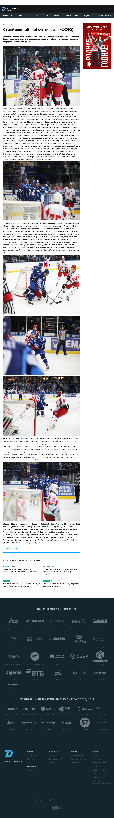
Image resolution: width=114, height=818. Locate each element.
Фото (36, 16)
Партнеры (97, 759)
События (46, 16)
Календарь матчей (78, 755)
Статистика (75, 763)
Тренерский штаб (55, 759)
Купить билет (32, 755)
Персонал (52, 763)
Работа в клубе (99, 770)
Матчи (19, 16)
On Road (67, 16)
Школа (77, 16)
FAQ (95, 774)
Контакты (97, 777)
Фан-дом (30, 771)
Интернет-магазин (13, 762)
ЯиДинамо (88, 16)
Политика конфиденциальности (101, 782)
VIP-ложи (30, 759)
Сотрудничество (99, 763)
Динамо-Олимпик (104, 16)
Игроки (51, 755)
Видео (28, 16)
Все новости (8, 16)
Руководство (98, 755)
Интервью (57, 16)
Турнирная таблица (78, 759)
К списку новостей (11, 548)
